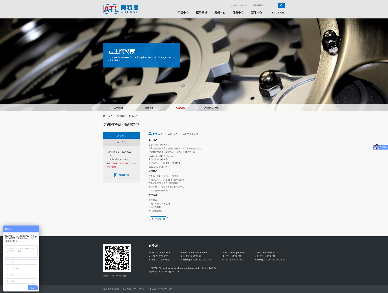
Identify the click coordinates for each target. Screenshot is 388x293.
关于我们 (118, 107)
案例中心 (219, 12)
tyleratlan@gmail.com (117, 159)
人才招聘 (121, 135)
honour (149, 107)
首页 (110, 115)
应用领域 (201, 12)
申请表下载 (121, 175)
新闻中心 (256, 12)
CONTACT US (211, 107)
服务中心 (238, 12)
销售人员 (158, 133)
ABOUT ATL (277, 12)
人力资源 (180, 107)
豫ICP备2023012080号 (133, 289)
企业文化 (121, 142)
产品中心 (183, 12)
